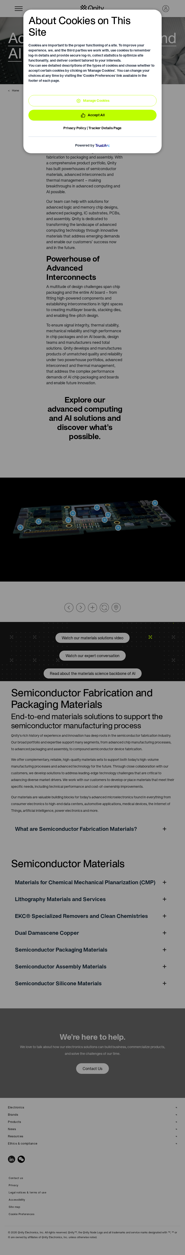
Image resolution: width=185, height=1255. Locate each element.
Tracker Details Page (104, 128)
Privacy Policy (74, 128)
